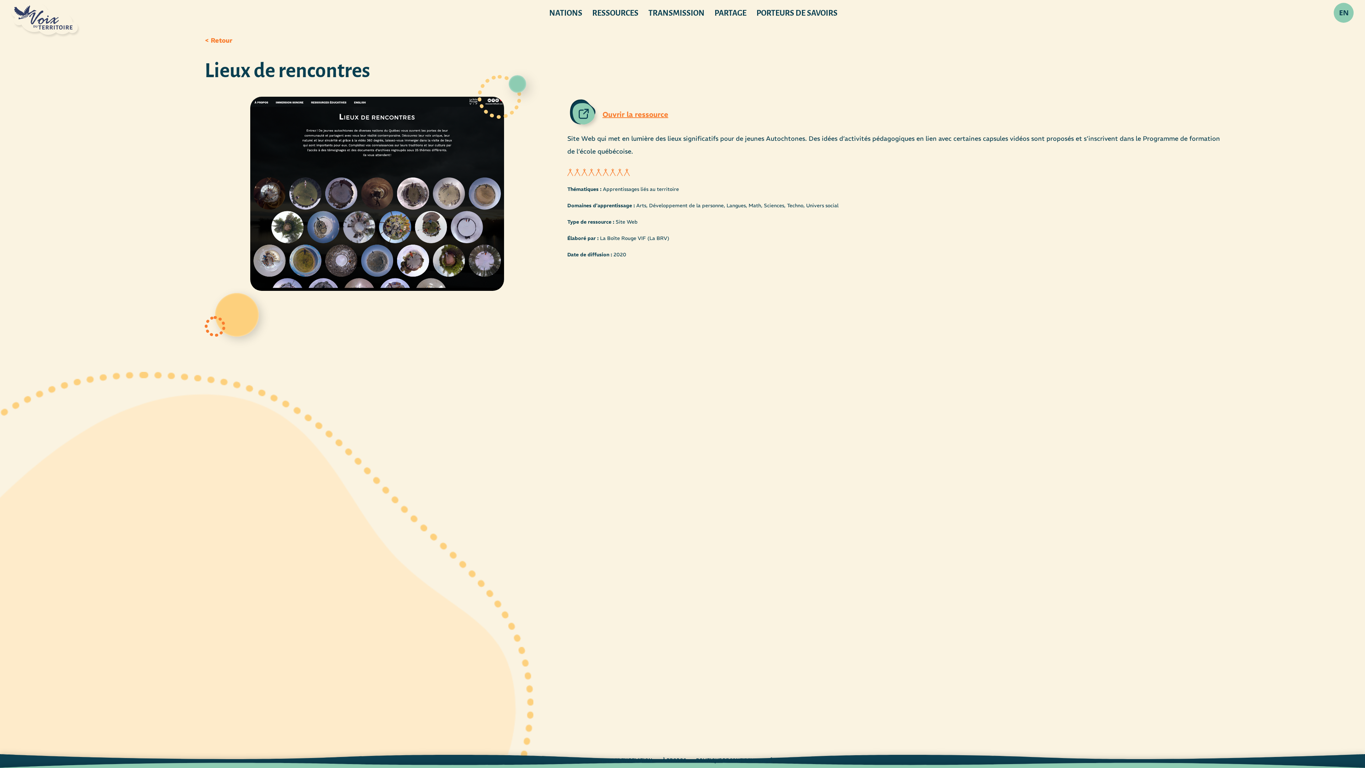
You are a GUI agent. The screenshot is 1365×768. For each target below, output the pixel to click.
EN (1344, 12)
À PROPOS (674, 760)
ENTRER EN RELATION (626, 760)
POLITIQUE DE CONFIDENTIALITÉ (734, 760)
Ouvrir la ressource (635, 114)
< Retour (218, 40)
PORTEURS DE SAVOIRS (796, 13)
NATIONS (565, 13)
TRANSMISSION (676, 13)
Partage (730, 13)
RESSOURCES (615, 13)
